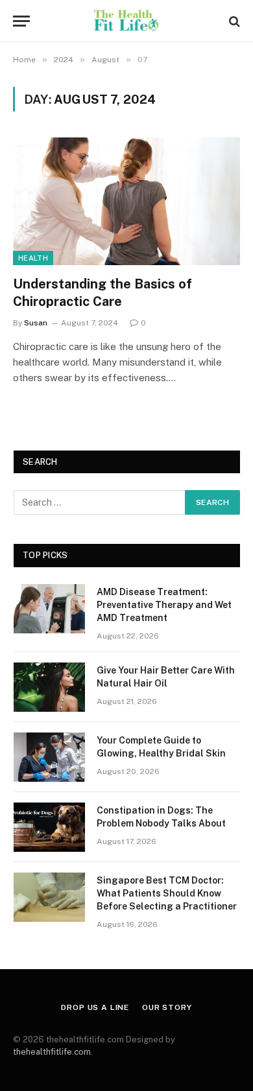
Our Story (167, 1007)
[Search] (233, 21)
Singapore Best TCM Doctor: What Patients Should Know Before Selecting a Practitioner (167, 893)
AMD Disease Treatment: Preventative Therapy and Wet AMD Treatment (164, 605)
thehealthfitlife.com (52, 1052)
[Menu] (21, 21)
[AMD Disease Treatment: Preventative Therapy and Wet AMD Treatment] (49, 608)
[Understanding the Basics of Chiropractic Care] (126, 201)
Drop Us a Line (95, 1007)
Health (33, 258)
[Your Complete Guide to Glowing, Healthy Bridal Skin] (49, 757)
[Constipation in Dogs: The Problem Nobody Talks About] (49, 827)
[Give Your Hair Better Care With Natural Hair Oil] (49, 687)
